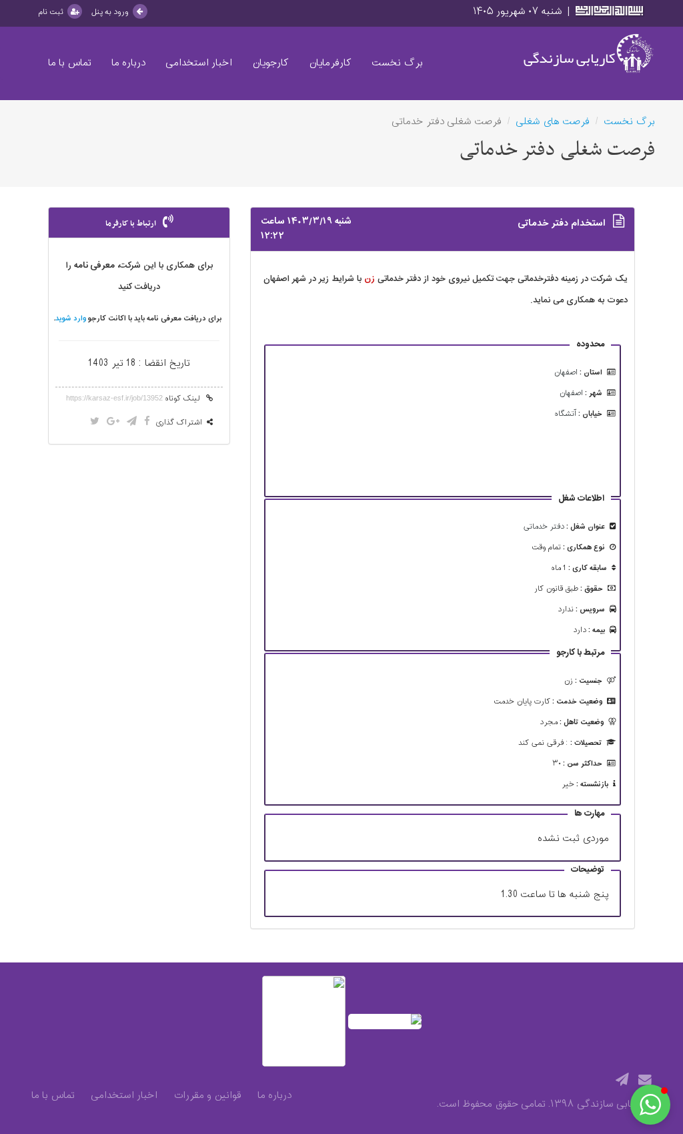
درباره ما (128, 63)
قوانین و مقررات (207, 1096)
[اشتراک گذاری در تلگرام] (131, 422)
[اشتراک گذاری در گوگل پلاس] (113, 422)
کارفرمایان (330, 63)
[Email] (645, 1080)
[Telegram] (622, 1080)
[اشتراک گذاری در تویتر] (94, 422)
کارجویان (270, 63)
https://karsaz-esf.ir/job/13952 (114, 398)
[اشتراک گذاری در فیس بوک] (147, 422)
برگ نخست (397, 63)
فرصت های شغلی (553, 122)
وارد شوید (70, 319)
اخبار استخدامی (198, 63)
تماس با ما (69, 63)
